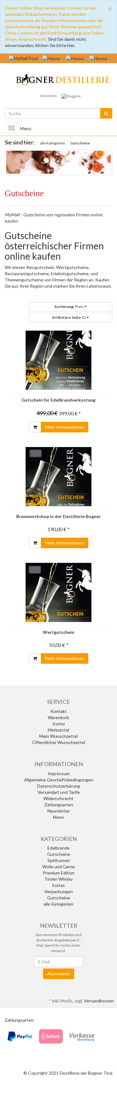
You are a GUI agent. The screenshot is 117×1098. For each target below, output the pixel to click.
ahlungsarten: (21, 1020)
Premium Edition (59, 872)
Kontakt (59, 711)
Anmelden (48, 96)
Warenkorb (58, 717)
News (58, 817)
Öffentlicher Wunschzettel (58, 742)
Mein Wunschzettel (58, 736)
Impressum (59, 773)
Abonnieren (58, 973)
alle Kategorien (58, 904)
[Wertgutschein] (58, 592)
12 (69, 317)
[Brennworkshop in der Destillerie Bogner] (58, 476)
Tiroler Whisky (58, 879)
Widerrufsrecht (58, 798)
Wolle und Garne (58, 866)
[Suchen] (106, 113)
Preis (69, 306)
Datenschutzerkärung (58, 786)
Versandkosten (99, 1000)
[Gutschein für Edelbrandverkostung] (58, 360)
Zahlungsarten (58, 804)
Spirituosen (58, 860)
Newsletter (58, 810)
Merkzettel (58, 730)
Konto (58, 723)
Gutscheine (58, 854)
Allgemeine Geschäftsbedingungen (58, 779)
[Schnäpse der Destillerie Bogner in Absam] (58, 78)
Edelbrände (58, 848)
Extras (58, 885)
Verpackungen (58, 891)
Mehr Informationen (64, 427)
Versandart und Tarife (58, 792)
